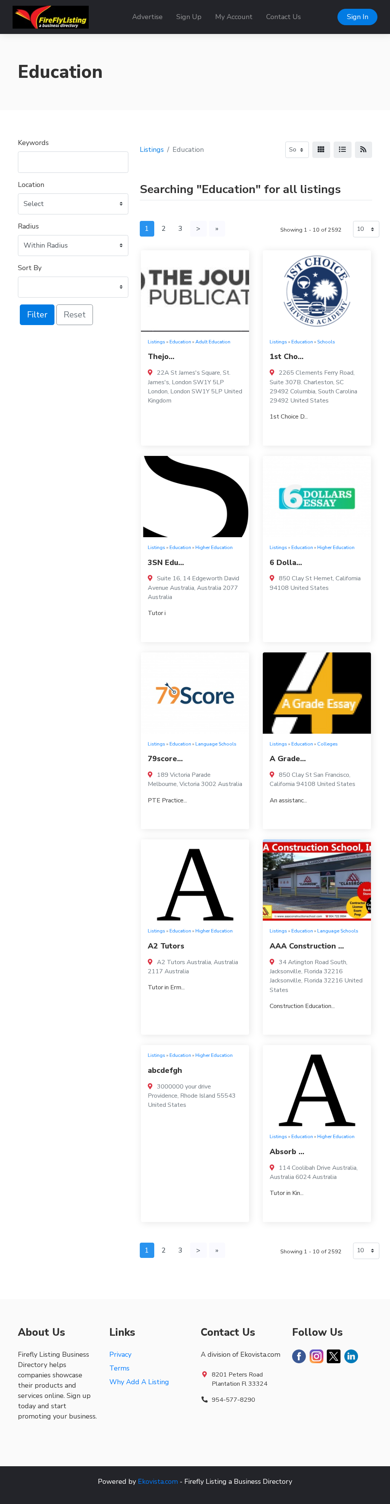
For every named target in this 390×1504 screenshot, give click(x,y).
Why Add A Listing (139, 1381)
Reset (75, 314)
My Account (234, 16)
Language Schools (216, 744)
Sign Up (188, 16)
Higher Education (214, 547)
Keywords (33, 142)
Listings (152, 149)
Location (31, 184)
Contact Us (283, 16)
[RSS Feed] (363, 150)
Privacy (120, 1354)
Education (180, 341)
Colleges (327, 744)
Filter (37, 314)
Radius (28, 226)
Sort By (30, 267)
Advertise (147, 16)
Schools (326, 341)
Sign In (357, 16)
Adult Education (212, 341)
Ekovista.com (158, 1481)
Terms (119, 1368)
